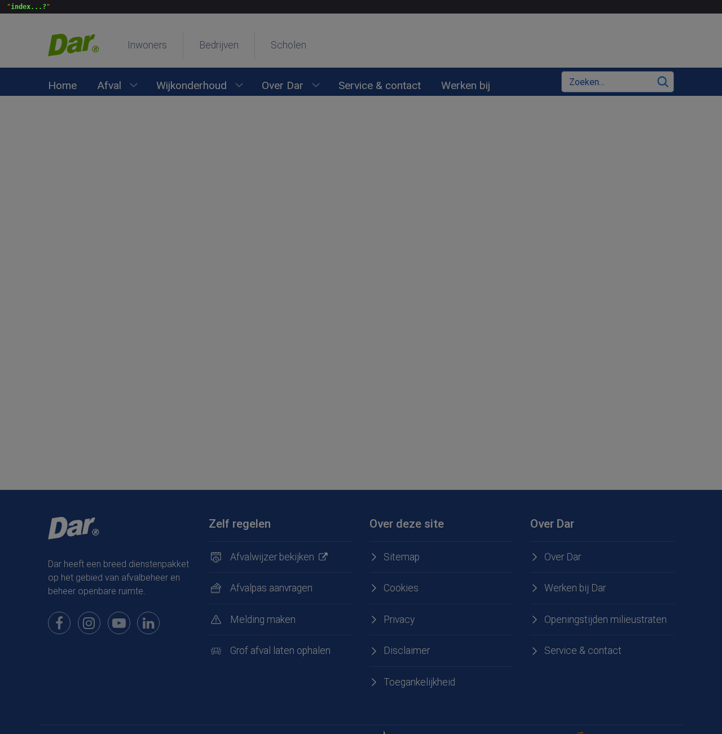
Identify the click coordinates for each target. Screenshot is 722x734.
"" (26, 7)
